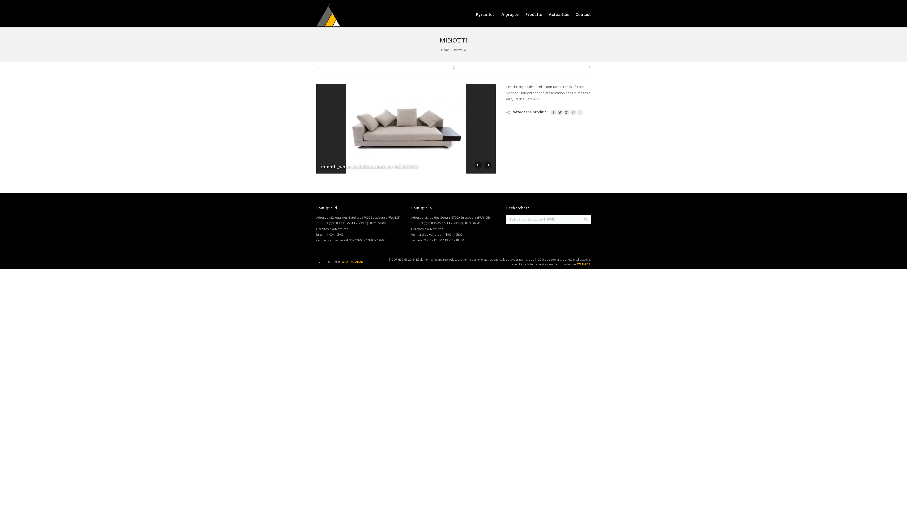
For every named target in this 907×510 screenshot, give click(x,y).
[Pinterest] (573, 112)
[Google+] (566, 112)
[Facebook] (553, 112)
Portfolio (460, 50)
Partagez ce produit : (530, 112)
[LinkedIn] (580, 112)
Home (445, 50)
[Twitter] (560, 112)
